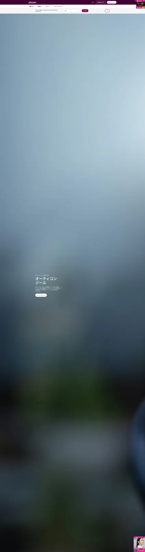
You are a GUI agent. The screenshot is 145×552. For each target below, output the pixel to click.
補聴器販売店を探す (101, 2)
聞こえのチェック (111, 2)
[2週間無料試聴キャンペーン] (139, 545)
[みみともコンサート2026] (141, 4)
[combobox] (71, 10)
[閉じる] (107, 10)
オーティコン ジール (41, 295)
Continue (85, 10)
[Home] (32, 2)
